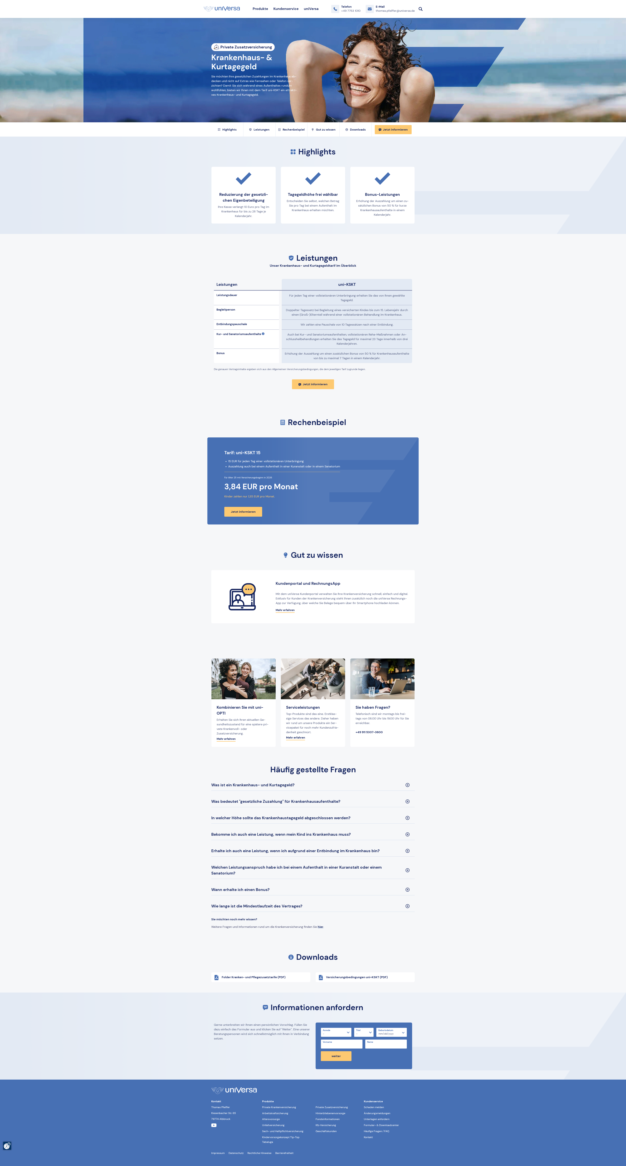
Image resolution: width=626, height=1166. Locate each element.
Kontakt (368, 1137)
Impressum (218, 1153)
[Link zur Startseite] (221, 9)
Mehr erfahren (285, 610)
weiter (336, 1056)
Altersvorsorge (271, 1119)
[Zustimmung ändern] (7, 1146)
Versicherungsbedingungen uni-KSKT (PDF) (357, 977)
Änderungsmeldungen (377, 1113)
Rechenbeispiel (294, 130)
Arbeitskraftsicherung (275, 1113)
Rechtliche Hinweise (259, 1153)
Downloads (358, 130)
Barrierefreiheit (284, 1153)
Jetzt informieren (395, 130)
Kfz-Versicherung (326, 1125)
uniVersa (311, 9)
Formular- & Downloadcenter (381, 1125)
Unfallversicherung (273, 1125)
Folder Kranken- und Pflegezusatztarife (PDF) (253, 977)
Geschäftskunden (326, 1131)
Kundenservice (286, 9)
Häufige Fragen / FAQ (376, 1131)
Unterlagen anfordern (376, 1119)
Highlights (229, 130)
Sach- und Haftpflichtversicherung (282, 1131)
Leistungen (261, 130)
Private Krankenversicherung (279, 1107)
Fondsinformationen (328, 1119)
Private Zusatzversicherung (332, 1107)
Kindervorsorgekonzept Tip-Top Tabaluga (280, 1140)
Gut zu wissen (325, 130)
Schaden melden (374, 1107)
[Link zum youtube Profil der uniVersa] (213, 1125)
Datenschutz (236, 1153)
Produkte (260, 9)
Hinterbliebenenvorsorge (330, 1113)
